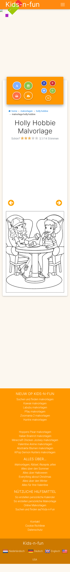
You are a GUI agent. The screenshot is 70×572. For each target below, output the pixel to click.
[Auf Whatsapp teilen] (52, 90)
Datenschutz (35, 529)
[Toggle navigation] (62, 4)
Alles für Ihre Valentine (35, 485)
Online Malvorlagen (35, 505)
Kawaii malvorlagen (35, 403)
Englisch (55, 551)
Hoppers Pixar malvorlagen (35, 432)
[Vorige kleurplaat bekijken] (12, 203)
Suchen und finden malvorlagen (35, 399)
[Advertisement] (35, 36)
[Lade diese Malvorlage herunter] (28, 96)
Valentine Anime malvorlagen (35, 444)
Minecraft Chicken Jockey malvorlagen (35, 440)
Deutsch (38, 551)
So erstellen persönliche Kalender (35, 497)
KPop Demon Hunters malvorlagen (35, 452)
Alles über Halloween (35, 472)
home (14, 111)
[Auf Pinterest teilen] (52, 83)
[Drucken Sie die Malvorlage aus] (16, 96)
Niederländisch (16, 551)
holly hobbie (42, 111)
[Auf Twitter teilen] (44, 90)
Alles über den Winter (35, 480)
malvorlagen (27, 111)
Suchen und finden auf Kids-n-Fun (35, 509)
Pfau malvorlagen (35, 411)
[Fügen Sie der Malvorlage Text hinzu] (17, 86)
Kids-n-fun (22, 4)
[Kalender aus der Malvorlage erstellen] (28, 86)
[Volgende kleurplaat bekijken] (57, 203)
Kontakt (35, 521)
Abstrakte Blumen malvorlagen (35, 448)
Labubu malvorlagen (35, 407)
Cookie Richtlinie (35, 525)
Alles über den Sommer (35, 468)
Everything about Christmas (35, 476)
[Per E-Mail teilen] (48, 98)
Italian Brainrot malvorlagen (35, 436)
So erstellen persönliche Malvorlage (35, 501)
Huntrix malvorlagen (35, 419)
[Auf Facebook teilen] (44, 83)
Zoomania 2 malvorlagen (35, 415)
